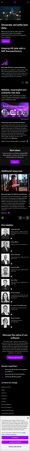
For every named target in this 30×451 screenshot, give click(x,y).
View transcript (25, 119)
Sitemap (3, 401)
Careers (3, 390)
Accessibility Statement (7, 413)
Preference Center (6, 387)
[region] (15, 433)
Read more (14, 138)
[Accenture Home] (15, 2)
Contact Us (4, 395)
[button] (14, 162)
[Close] (28, 418)
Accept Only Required (15, 442)
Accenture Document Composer (15, 374)
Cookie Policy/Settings (7, 410)
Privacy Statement (6, 404)
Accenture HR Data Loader (13, 376)
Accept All (15, 437)
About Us (3, 393)
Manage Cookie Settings (15, 446)
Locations (4, 398)
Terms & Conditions (6, 407)
